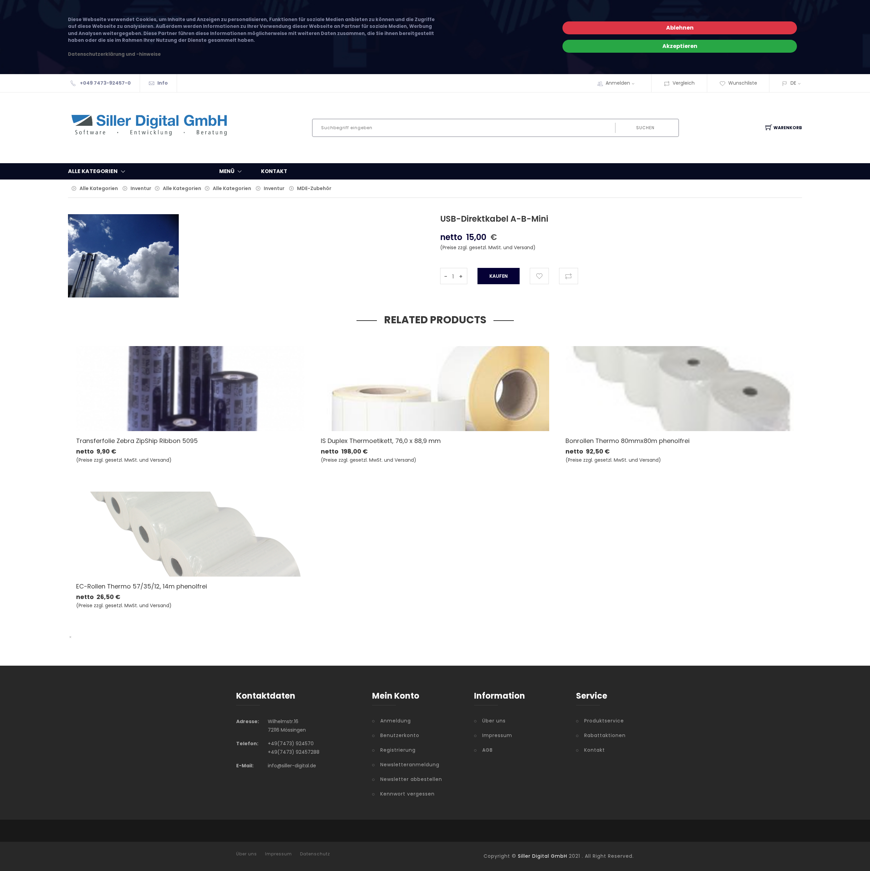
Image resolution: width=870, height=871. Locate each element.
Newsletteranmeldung (409, 764)
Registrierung (398, 750)
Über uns (494, 720)
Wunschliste (742, 83)
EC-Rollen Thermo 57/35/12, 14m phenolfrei (141, 586)
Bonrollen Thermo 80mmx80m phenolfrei (628, 441)
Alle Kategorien (99, 188)
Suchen (645, 128)
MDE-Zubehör (314, 188)
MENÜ (226, 171)
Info (162, 83)
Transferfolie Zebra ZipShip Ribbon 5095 (137, 441)
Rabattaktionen (605, 735)
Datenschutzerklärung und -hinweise (114, 54)
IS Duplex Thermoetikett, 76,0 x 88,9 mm (381, 441)
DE (793, 83)
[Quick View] (216, 416)
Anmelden (618, 83)
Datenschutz (315, 854)
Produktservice (604, 720)
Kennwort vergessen (407, 793)
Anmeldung (395, 720)
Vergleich (684, 83)
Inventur (140, 188)
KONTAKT (274, 171)
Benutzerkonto (399, 735)
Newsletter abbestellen (411, 779)
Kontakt (594, 750)
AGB (487, 750)
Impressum (497, 735)
